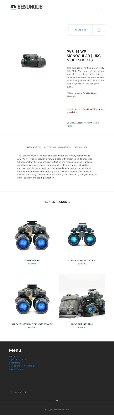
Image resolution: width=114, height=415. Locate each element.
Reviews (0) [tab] (81, 147)
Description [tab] (34, 147)
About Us (13, 356)
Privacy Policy (16, 369)
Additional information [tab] (57, 147)
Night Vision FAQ (17, 359)
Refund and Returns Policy (22, 365)
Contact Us (14, 362)
